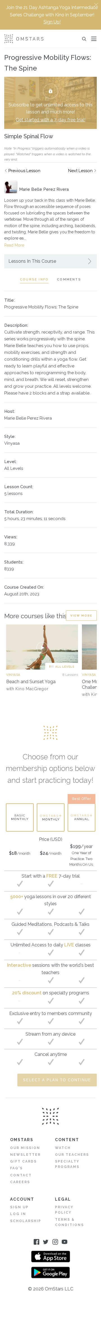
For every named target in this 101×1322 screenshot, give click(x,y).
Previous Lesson (24, 170)
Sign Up (19, 1207)
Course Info (34, 279)
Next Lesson (80, 170)
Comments (69, 279)
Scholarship (25, 1221)
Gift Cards (23, 1161)
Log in (18, 1214)
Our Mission (25, 1148)
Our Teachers (72, 1155)
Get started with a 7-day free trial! (50, 119)
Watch (63, 1148)
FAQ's (16, 1168)
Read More (14, 245)
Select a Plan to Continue (57, 1080)
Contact (21, 1175)
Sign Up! (52, 22)
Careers (20, 1182)
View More (81, 615)
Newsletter (25, 1155)
